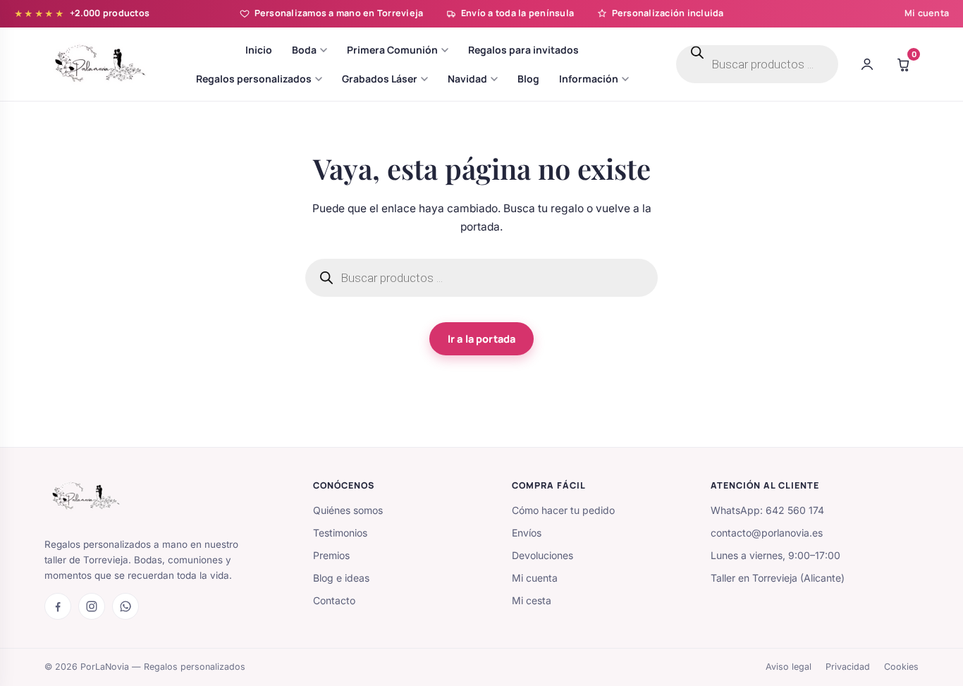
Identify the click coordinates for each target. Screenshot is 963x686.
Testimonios (340, 533)
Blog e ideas (341, 578)
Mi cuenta (926, 13)
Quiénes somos (348, 510)
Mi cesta (531, 600)
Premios (331, 555)
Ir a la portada (481, 338)
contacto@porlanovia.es (767, 533)
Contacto (334, 600)
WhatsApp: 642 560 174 (767, 510)
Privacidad (848, 666)
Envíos (526, 533)
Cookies (901, 666)
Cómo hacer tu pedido (563, 510)
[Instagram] (91, 606)
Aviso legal (788, 666)
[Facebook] (57, 606)
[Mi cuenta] (867, 64)
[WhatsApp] (125, 606)
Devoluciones (542, 555)
